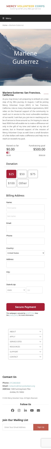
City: (8, 272)
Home (5, 25)
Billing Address (15, 195)
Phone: (9, 235)
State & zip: (11, 284)
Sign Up (41, 427)
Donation (11, 163)
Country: (10, 248)
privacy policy (13, 315)
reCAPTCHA (30, 313)
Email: (8, 223)
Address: (10, 259)
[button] (7, 18)
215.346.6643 (14, 383)
